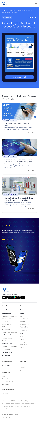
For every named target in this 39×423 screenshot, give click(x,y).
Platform (22, 347)
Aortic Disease (6, 340)
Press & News (24, 327)
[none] (36, 3)
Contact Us (13, 409)
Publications (5, 393)
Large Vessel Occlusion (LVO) (9, 316)
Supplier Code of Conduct (12, 406)
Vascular (22, 339)
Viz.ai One (5, 310)
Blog (21, 333)
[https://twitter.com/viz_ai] (6, 418)
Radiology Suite (7, 352)
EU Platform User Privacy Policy (20, 401)
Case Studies (11, 10)
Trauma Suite (6, 355)
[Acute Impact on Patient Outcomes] (19, 111)
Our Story (22, 365)
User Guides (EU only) (7, 381)
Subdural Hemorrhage (7, 327)
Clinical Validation (24, 319)
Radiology (22, 342)
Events (22, 313)
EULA (3, 406)
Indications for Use (25, 406)
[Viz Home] (5, 290)
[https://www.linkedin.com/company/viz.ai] (3, 418)
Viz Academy (5, 384)
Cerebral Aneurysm (7, 324)
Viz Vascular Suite (7, 335)
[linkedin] (30, 17)
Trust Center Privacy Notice (29, 403)
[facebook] (35, 17)
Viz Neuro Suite (6, 313)
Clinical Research (24, 324)
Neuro (21, 336)
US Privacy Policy (6, 401)
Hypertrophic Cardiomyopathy (9, 346)
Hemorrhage (5, 321)
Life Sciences (6, 365)
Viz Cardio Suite (7, 343)
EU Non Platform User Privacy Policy (11, 403)
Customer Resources (7, 378)
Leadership (22, 367)
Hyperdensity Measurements (9, 332)
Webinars (22, 310)
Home (4, 10)
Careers (22, 370)
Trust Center (23, 330)
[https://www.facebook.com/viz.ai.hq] (9, 418)
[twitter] (27, 17)
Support (4, 376)
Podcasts (22, 321)
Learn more (6, 239)
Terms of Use (5, 409)
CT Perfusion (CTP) (7, 319)
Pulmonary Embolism (7, 338)
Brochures (22, 316)
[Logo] (6, 3)
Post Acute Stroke (6, 329)
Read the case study (19, 77)
